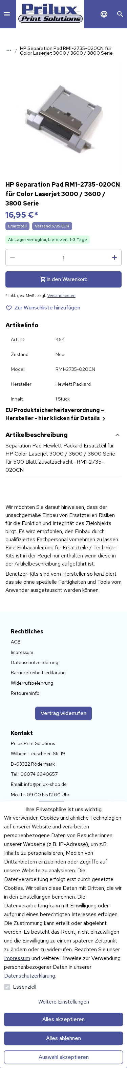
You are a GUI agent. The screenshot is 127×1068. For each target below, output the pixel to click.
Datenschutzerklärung (29, 975)
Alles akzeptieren (63, 1019)
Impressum (17, 958)
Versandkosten (61, 295)
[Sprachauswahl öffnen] (104, 14)
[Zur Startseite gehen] (50, 14)
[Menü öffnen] (7, 14)
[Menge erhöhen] (114, 257)
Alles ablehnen (63, 1038)
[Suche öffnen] (120, 14)
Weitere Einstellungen (63, 1001)
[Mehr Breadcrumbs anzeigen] (8, 50)
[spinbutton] (63, 257)
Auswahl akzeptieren (64, 1057)
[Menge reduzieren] (12, 257)
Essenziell (24, 986)
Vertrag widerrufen (63, 713)
